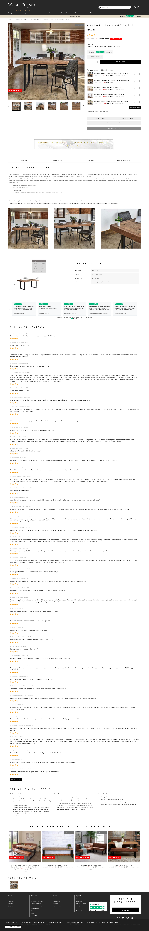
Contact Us (79, 910)
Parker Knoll (56, 901)
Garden (51, 13)
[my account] (135, 7)
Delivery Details (100, 118)
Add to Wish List (96, 57)
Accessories (64, 13)
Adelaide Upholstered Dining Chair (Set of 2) (109, 94)
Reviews (91, 160)
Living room (26, 13)
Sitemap (33, 910)
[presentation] (8, 106)
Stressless (56, 903)
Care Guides (79, 906)
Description (24, 160)
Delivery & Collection (124, 160)
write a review (16, 779)
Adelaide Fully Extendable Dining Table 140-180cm (111, 101)
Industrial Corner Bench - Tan (91, 865)
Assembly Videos (35, 899)
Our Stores (11, 901)
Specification (57, 160)
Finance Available (114, 128)
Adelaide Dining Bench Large (58, 865)
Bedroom (39, 13)
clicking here (113, 922)
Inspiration (11, 903)
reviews (99, 34)
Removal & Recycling (37, 901)
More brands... (57, 906)
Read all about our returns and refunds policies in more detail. (119, 804)
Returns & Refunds (81, 903)
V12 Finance (34, 915)
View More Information (114, 123)
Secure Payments (36, 903)
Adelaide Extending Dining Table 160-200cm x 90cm (111, 80)
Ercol (54, 899)
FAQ (77, 908)
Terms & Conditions (36, 906)
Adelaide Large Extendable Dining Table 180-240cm (111, 73)
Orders (78, 899)
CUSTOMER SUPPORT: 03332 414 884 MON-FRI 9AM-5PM (126, 1)
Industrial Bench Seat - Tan (124, 865)
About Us (10, 899)
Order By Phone (128, 118)
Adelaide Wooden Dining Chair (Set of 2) (107, 87)
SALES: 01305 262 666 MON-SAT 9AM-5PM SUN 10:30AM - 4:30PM (24, 1)
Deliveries (79, 901)
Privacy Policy (35, 908)
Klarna (32, 913)
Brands (77, 13)
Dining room (11, 13)
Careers (10, 906)
